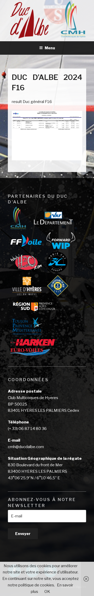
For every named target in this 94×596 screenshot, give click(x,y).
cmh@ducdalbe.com (26, 446)
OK (47, 591)
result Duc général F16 (32, 101)
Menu (50, 48)
